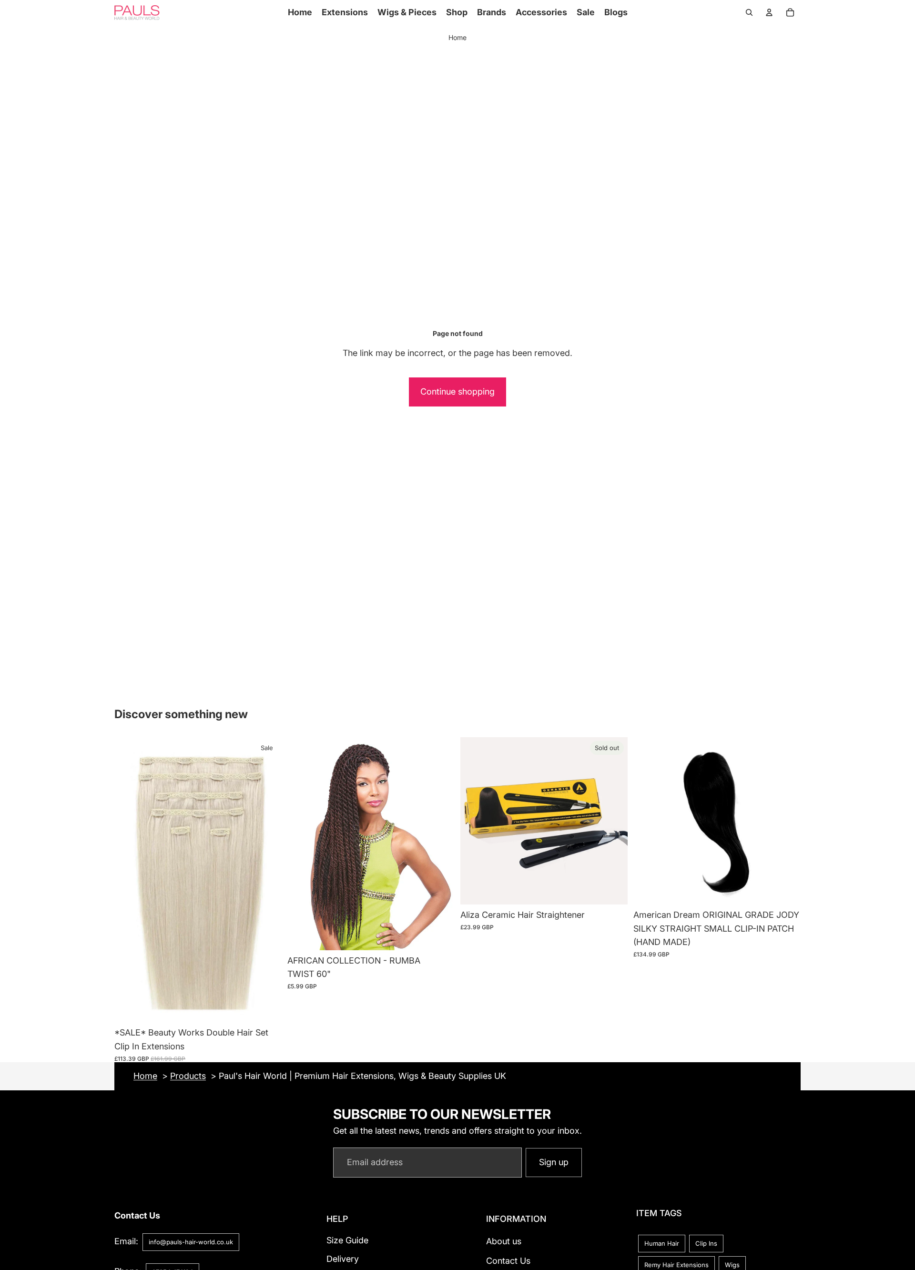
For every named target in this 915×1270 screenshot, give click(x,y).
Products (188, 1076)
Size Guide (347, 1240)
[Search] (749, 12)
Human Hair (661, 1243)
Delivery (342, 1259)
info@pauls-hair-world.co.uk (191, 1242)
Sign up (554, 1162)
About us (503, 1241)
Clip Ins (706, 1243)
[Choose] (266, 1007)
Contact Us (508, 1261)
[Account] (769, 12)
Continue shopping (457, 391)
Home (457, 37)
